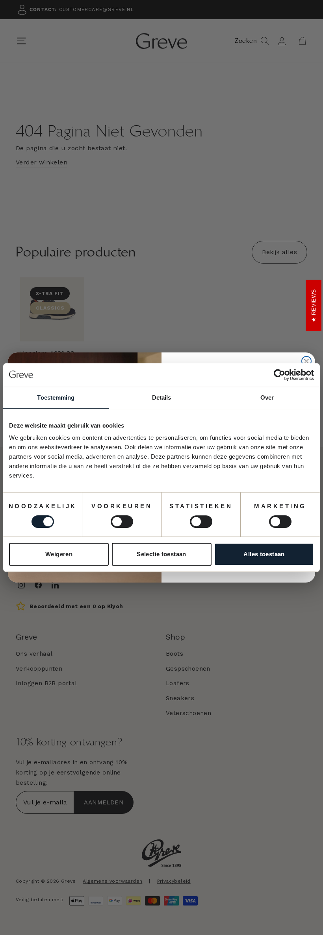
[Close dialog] (306, 361)
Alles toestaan (263, 554)
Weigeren (58, 554)
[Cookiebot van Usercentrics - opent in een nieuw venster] (279, 375)
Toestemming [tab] (55, 397)
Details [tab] (161, 397)
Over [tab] (267, 397)
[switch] (122, 521)
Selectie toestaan (161, 554)
